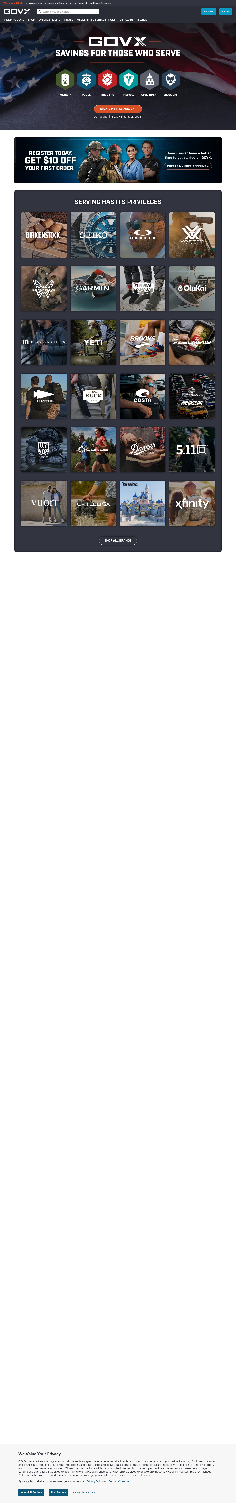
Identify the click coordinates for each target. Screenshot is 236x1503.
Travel (68, 19)
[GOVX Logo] (17, 11)
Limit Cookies (58, 1492)
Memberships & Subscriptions (96, 19)
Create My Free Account (118, 109)
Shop (31, 19)
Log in (138, 116)
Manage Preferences (84, 1492)
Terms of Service (119, 1481)
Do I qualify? (101, 116)
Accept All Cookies (31, 1492)
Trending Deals (14, 19)
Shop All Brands (118, 541)
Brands (142, 19)
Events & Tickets (49, 19)
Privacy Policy (95, 1481)
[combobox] (68, 11)
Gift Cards (126, 19)
